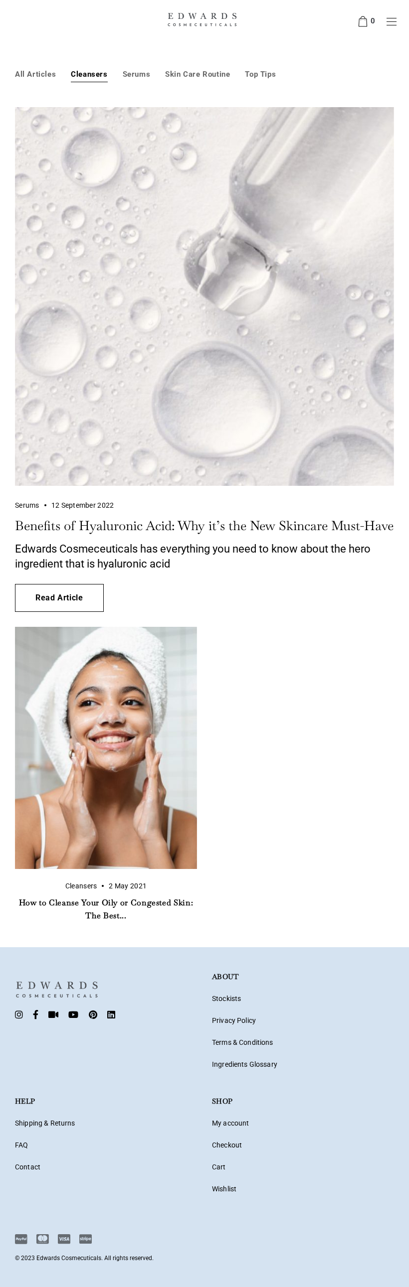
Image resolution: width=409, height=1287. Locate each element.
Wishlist (224, 1189)
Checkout (227, 1145)
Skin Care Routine (197, 74)
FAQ (21, 1145)
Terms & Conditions (242, 1042)
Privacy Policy (234, 1020)
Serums (137, 74)
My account (230, 1123)
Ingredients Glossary (244, 1064)
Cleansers (89, 74)
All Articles (35, 74)
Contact (27, 1167)
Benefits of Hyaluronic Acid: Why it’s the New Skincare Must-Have (204, 525)
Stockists (226, 998)
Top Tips (260, 74)
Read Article (59, 597)
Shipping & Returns (45, 1123)
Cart (219, 1167)
